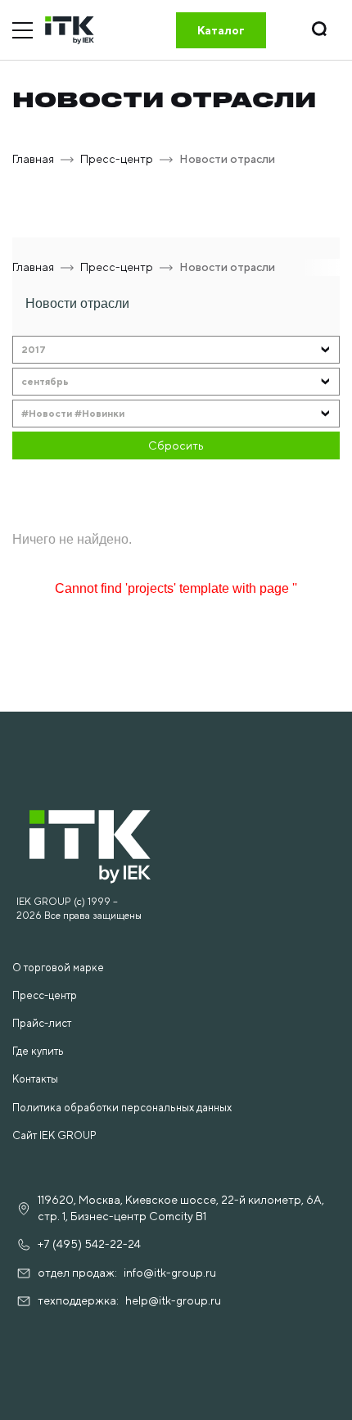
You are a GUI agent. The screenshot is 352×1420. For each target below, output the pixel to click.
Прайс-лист (41, 1023)
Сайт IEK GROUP (54, 1135)
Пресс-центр (44, 995)
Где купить (38, 1051)
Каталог (221, 30)
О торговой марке (58, 967)
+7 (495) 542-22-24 (89, 1243)
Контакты (35, 1079)
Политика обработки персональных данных (122, 1107)
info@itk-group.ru (170, 1272)
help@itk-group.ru (173, 1300)
